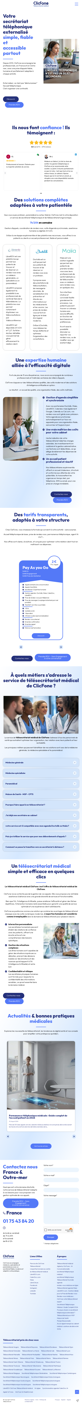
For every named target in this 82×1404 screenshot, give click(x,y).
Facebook (33, 1285)
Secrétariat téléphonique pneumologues (46, 1381)
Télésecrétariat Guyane (32, 1370)
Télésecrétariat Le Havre (30, 1351)
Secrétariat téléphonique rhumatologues (17, 1384)
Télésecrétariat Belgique (11, 1373)
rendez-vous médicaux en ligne (67, 1285)
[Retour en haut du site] (77, 1392)
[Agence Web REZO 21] (77, 1400)
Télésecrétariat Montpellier (31, 1355)
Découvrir (11, 99)
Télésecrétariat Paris (27, 1358)
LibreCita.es (34, 1283)
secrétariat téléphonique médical (65, 1273)
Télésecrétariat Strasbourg (34, 1362)
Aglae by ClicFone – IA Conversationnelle (65, 1267)
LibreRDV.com (35, 1274)
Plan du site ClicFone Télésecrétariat (37, 1264)
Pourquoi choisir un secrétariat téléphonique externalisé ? (67, 1311)
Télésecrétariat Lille (47, 1351)
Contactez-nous (61, 494)
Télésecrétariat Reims (43, 1358)
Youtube (33, 1294)
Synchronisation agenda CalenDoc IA (55, 1388)
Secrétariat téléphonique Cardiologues (63, 1373)
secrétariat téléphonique (65, 1277)
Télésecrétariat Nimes (10, 1358)
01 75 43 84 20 (18, 1221)
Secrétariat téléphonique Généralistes (35, 1373)
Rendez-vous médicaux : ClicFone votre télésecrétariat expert (67, 1299)
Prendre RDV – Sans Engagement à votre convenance (52, 657)
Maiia (32, 1280)
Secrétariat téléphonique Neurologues (16, 1377)
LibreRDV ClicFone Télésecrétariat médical (18, 1388)
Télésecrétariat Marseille (11, 1355)
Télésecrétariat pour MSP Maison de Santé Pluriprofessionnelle (66, 1318)
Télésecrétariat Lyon (63, 1351)
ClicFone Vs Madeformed (24, 1392)
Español (63, 1399)
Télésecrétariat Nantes (50, 1355)
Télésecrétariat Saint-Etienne (13, 1362)
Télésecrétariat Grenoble (11, 1351)
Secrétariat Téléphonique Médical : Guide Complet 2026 (67, 1305)
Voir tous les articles (41, 1146)
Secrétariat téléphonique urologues (45, 1384)
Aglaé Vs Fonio (8, 1392)
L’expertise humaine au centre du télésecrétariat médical (40, 1270)
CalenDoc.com (35, 1277)
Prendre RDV (14, 104)
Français (57, 1399)
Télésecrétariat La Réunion (51, 1370)
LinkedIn (33, 1291)
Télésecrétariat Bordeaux (48, 1347)
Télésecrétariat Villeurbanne (31, 1366)
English (69, 1399)
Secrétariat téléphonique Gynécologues (17, 1381)
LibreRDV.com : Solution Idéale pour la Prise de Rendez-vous (67, 1292)
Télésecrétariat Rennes (60, 1358)
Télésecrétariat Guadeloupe (12, 1370)
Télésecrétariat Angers (11, 1347)
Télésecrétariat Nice (66, 1355)
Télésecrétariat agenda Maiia (67, 1288)
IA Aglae (37, 1388)
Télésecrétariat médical (65, 1263)
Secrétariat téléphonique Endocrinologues (45, 1377)
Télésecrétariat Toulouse (11, 1366)
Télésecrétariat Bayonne (29, 1347)
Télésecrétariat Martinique (52, 1366)
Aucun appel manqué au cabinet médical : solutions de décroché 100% (68, 1326)
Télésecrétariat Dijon (66, 1347)
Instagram (33, 1288)
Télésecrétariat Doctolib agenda (65, 1281)
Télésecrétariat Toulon (52, 1362)
